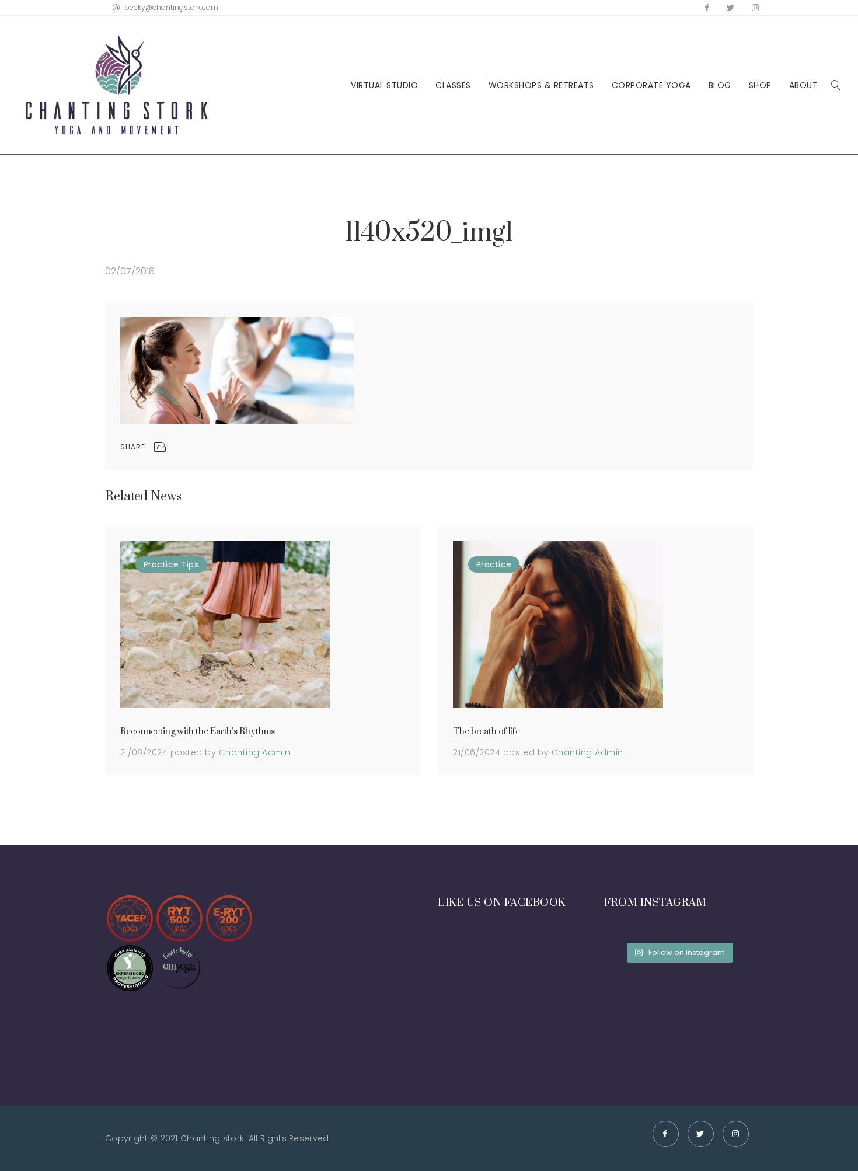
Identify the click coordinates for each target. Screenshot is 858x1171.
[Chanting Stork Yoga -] (117, 84)
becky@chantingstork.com (171, 7)
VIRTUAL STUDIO (384, 85)
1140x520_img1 (429, 232)
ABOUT (803, 85)
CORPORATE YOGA (651, 85)
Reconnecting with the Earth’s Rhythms (197, 731)
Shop (760, 85)
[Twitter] (730, 7)
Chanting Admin (255, 752)
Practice (161, 564)
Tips (190, 564)
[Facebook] (707, 7)
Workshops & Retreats (541, 85)
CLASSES (453, 85)
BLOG (720, 85)
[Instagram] (755, 7)
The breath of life (486, 731)
